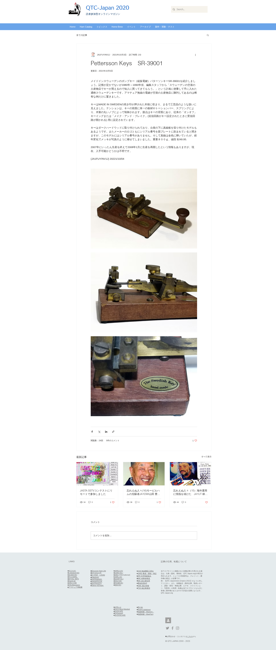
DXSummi (118, 613)
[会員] (168, 620)
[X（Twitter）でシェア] (99, 431)
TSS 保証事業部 (144, 588)
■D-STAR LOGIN (98, 575)
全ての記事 (81, 35)
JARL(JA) (118, 577)
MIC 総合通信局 (144, 581)
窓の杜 (140, 607)
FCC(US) (72, 571)
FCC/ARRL (73, 577)
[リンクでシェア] (113, 431)
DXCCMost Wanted (122, 609)
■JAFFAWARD (96, 579)
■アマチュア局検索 (75, 587)
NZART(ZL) (119, 579)
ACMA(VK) (73, 575)
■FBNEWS (95, 577)
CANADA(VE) (74, 573)
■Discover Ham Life (98, 571)
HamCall (72, 581)
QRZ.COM (73, 583)
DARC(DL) (119, 573)
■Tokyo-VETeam (97, 585)
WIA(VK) (118, 585)
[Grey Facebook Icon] (172, 628)
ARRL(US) (119, 571)
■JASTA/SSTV (96, 583)
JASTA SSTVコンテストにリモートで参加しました (96, 492)
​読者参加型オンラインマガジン (103, 14)
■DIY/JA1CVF (96, 573)
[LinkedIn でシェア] (106, 431)
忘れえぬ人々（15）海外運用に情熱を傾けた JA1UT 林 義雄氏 (190, 492)
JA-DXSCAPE (120, 615)
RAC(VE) (118, 581)
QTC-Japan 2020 (107, 7)
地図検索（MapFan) (145, 614)
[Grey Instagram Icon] (177, 628)
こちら (189, 636)
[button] (86, 26)
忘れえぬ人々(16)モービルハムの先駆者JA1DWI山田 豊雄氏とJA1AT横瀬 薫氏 (143, 492)
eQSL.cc (118, 607)
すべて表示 (206, 456)
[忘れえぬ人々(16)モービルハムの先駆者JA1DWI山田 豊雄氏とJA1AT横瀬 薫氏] (144, 473)
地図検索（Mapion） (146, 612)
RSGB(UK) (119, 583)
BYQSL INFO (74, 579)
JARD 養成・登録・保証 (147, 574)
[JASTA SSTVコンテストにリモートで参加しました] (97, 473)
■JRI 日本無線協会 (144, 576)
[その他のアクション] (195, 54)
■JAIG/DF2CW (96, 581)
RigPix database (144, 610)
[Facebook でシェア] (92, 431)
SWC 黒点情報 (143, 586)
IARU (117, 575)
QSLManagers (74, 585)
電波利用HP (142, 583)
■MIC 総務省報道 (143, 578)
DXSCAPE (119, 611)
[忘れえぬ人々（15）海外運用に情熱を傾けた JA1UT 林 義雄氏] (190, 473)
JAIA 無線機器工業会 (146, 571)
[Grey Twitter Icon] (167, 628)
